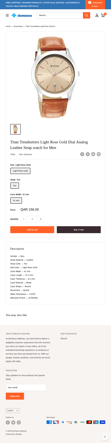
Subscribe (15, 396)
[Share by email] (99, 154)
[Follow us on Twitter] (13, 422)
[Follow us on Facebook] (8, 422)
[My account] (97, 15)
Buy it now (79, 230)
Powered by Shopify (14, 434)
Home (8, 26)
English (10, 410)
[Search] (86, 15)
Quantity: (14, 219)
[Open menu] (7, 15)
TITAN (12, 154)
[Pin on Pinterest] (88, 154)
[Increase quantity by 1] (41, 219)
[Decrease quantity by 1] (24, 219)
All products (18, 26)
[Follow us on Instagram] (19, 422)
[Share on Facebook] (82, 154)
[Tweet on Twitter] (93, 154)
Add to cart (32, 230)
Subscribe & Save (97, 4)
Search (64, 338)
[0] (103, 15)
